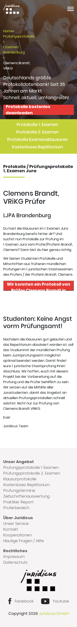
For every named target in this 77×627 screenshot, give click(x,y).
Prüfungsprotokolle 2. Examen (31, 473)
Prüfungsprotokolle (18, 36)
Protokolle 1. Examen (37, 124)
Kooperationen (17, 535)
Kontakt (10, 529)
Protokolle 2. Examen (37, 132)
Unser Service (16, 523)
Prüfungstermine (19, 490)
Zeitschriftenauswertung (26, 496)
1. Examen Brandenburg (14, 50)
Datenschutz (15, 562)
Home (8, 31)
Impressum (14, 556)
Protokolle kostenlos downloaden (28, 110)
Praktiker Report (18, 502)
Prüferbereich (16, 507)
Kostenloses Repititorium (37, 147)
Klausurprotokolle (19, 479)
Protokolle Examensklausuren (37, 139)
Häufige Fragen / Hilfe (23, 540)
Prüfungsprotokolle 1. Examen (31, 467)
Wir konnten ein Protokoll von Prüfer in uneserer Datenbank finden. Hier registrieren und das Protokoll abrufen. (38, 286)
